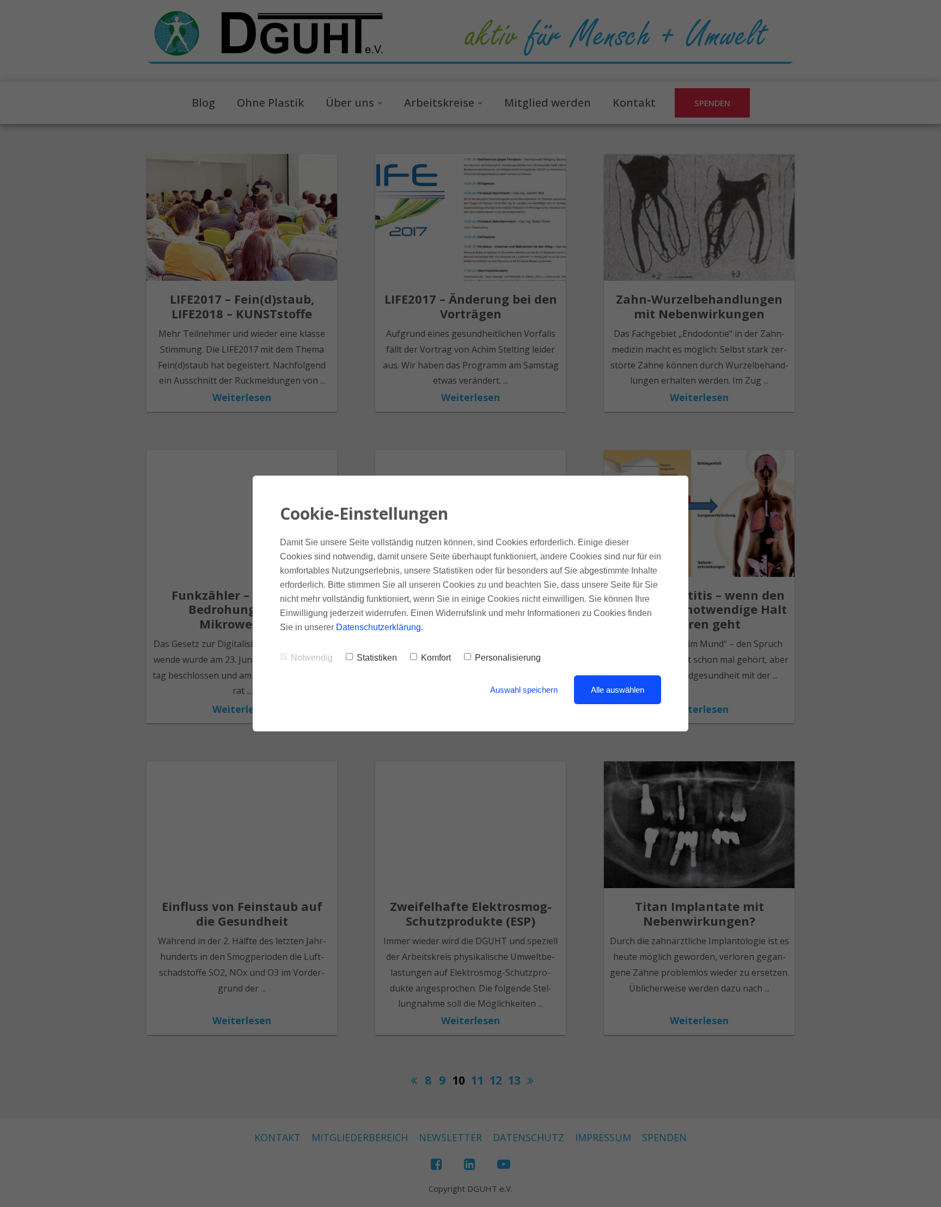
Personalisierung (508, 657)
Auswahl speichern (524, 689)
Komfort (436, 657)
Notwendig (312, 657)
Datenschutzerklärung (378, 627)
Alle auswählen (617, 689)
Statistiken (377, 657)
